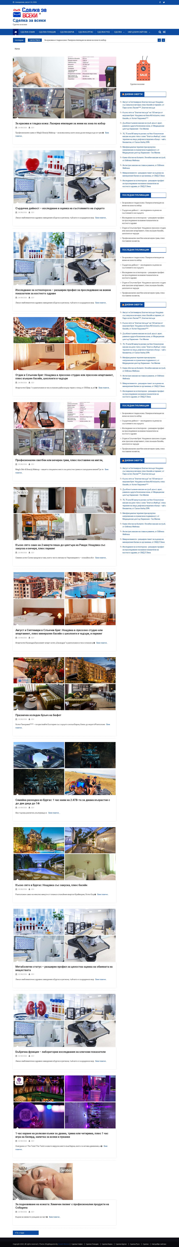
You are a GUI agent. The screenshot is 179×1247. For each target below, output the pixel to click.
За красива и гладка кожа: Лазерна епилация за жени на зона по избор (75, 40)
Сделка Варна (67, 32)
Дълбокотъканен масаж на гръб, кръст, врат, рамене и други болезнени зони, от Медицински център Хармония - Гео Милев (143, 126)
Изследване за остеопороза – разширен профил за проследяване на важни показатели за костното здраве (143, 220)
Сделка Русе (103, 32)
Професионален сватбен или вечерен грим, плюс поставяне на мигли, (59, 460)
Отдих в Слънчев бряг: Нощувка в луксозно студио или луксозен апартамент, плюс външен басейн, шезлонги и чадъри (144, 231)
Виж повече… (101, 218)
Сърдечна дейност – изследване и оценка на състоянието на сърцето (60, 208)
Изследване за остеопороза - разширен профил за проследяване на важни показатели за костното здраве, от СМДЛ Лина (143, 183)
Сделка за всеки (29, 20)
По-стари (20, 1233)
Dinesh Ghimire (63, 1244)
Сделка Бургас (85, 32)
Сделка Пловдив (47, 32)
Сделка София (28, 32)
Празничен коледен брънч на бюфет (38, 715)
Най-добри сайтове (137, 32)
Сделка (118, 32)
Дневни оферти (133, 94)
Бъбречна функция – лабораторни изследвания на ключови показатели (60, 1051)
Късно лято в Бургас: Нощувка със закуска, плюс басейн (51, 885)
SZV (32, 128)
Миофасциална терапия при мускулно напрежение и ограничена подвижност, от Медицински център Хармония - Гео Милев (141, 150)
